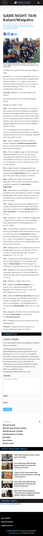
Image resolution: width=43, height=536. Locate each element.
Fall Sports (7, 421)
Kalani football (27, 26)
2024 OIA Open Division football (14, 428)
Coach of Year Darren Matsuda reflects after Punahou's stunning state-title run (27, 475)
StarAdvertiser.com (15, 533)
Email (5, 402)
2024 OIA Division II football (13, 434)
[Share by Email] (12, 35)
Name (5, 396)
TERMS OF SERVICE (19, 354)
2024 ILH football (9, 425)
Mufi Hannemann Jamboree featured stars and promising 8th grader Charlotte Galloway (27, 493)
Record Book (7, 440)
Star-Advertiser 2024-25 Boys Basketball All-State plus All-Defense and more (25, 465)
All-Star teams (8, 443)
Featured (7, 26)
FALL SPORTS (6, 518)
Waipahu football (10, 28)
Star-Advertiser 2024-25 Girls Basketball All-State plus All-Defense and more (25, 484)
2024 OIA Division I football (13, 431)
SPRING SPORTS (7, 526)
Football (15, 26)
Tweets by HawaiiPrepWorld (10, 504)
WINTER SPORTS (7, 522)
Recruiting (6, 437)
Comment (7, 376)
